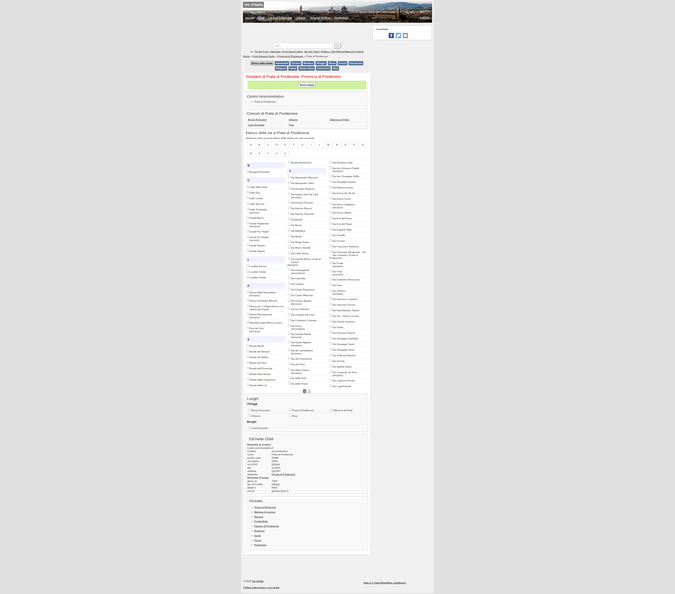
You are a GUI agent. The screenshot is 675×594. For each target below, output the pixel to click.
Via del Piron (298, 364)
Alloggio (321, 63)
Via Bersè (296, 236)
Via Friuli (337, 271)
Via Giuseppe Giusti (343, 344)
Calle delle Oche (258, 187)
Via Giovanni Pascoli (343, 332)
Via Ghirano (339, 290)
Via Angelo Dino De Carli (304, 194)
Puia (291, 125)
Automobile (282, 63)
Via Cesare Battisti (301, 300)
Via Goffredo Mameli (343, 355)
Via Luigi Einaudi (341, 386)
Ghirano (293, 119)
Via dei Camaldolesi (302, 350)
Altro (335, 68)
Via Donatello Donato (344, 182)
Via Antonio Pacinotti (302, 214)
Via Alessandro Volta (302, 183)
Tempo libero (306, 68)
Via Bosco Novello (301, 247)
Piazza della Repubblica (262, 292)
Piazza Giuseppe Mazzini (263, 300)
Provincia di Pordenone (290, 56)
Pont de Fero (256, 328)
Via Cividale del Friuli (302, 314)
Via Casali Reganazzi (302, 289)
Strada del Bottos (258, 357)
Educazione (355, 63)
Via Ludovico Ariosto (343, 380)
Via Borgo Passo (300, 242)
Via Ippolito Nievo (342, 366)
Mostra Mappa (307, 85)
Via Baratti (296, 219)
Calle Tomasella (258, 209)
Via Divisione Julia (342, 162)
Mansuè (258, 516)
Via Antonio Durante (302, 202)
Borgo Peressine (257, 119)
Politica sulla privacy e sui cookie (261, 587)
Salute (292, 68)
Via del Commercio (301, 358)
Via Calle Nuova (300, 253)
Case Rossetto (256, 125)
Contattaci (341, 18)
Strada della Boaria (260, 374)
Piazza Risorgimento (260, 314)
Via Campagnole (300, 270)
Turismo (295, 63)
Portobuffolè (261, 521)
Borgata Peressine (259, 171)
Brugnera (259, 530)
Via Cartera (297, 284)
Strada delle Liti (257, 385)
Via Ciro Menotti (300, 309)
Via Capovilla (298, 278)
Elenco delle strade (262, 63)
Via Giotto (337, 327)
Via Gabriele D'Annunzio (345, 279)
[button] (391, 35)
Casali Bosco (256, 217)
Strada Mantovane (301, 162)
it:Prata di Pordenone (283, 474)
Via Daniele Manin (301, 334)
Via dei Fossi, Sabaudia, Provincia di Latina (279, 51)
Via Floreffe (338, 235)
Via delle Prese (299, 383)
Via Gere (337, 285)
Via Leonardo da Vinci (344, 372)
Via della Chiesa (300, 370)
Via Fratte (337, 263)
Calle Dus (254, 192)
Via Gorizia (338, 361)
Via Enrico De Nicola (343, 193)
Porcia (257, 540)
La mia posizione (280, 18)
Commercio (323, 68)
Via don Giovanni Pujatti (345, 168)
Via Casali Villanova (302, 295)
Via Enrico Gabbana (343, 204)
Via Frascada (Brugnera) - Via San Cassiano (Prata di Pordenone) (347, 255)
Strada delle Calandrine (262, 379)
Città (261, 18)
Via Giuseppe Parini (343, 349)
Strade (301, 18)
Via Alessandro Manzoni (304, 177)
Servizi (342, 63)
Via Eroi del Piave (342, 218)
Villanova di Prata (339, 119)
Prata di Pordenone (303, 410)
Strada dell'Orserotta (260, 368)
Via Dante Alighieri (301, 342)
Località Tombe (257, 271)
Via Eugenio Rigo (342, 229)
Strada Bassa (256, 346)
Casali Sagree (257, 245)
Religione (281, 68)
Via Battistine (298, 230)
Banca (332, 63)
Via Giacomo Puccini (343, 304)
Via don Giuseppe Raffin (345, 176)
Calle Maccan (256, 204)
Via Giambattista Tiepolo (345, 310)
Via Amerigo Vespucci (303, 188)
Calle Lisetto (256, 198)
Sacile (257, 535)
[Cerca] (338, 45)
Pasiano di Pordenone (266, 526)
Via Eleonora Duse (342, 187)
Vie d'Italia (257, 581)
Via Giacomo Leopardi (344, 299)
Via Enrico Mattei (341, 212)
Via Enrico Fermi (341, 198)
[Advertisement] (307, 33)
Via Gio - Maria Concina (345, 316)
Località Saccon (258, 266)
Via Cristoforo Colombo (304, 320)
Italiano (425, 18)
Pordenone (260, 545)
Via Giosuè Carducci (343, 321)
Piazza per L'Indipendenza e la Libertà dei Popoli (266, 308)
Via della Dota (298, 378)
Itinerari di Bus (320, 18)
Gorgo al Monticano (265, 507)
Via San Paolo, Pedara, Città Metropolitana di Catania (334, 51)
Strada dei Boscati (259, 351)
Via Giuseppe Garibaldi (345, 338)
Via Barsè (296, 225)
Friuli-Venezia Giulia (263, 56)
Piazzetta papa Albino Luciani (265, 322)
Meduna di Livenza (264, 512)
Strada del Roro (258, 362)
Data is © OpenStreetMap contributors (385, 582)
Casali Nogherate (259, 223)
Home (249, 18)
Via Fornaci (338, 240)
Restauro (308, 63)
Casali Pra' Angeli (259, 231)
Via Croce (296, 326)
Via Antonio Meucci (301, 208)
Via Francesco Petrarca (345, 246)
